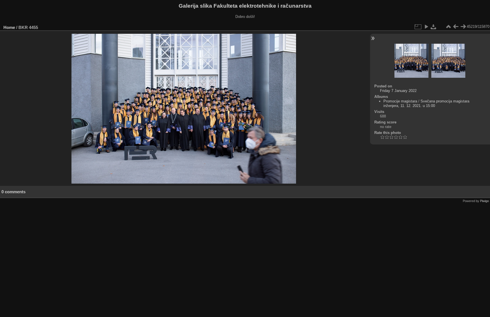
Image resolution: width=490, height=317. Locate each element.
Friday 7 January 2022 (398, 91)
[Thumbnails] (448, 26)
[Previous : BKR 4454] (455, 26)
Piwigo (484, 201)
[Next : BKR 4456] (463, 26)
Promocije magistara (400, 101)
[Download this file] (433, 26)
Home (9, 27)
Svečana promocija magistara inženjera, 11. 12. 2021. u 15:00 (426, 103)
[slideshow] (426, 26)
